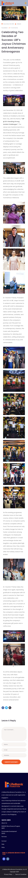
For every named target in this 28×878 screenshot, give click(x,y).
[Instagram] (7, 858)
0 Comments (14, 28)
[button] (5, 578)
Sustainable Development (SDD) (9, 832)
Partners (4, 836)
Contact (4, 841)
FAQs (3, 847)
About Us (4, 823)
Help (3, 844)
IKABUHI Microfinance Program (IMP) (11, 827)
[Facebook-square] (3, 858)
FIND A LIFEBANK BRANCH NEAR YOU (13, 853)
